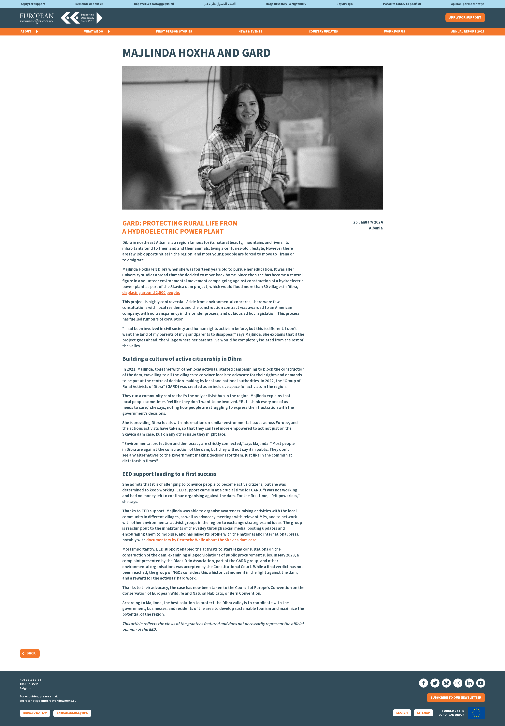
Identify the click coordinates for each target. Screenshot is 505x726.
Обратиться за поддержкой (154, 4)
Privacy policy (35, 713)
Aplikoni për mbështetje (467, 4)
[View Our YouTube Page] (480, 683)
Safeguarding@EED (72, 713)
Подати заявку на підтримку (286, 4)
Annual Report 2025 (467, 31)
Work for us (394, 31)
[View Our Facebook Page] (423, 683)
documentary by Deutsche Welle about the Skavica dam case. (201, 540)
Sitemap (423, 713)
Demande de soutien (89, 4)
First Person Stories (174, 31)
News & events (250, 31)
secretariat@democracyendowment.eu (48, 701)
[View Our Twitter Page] (435, 683)
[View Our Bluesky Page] (446, 683)
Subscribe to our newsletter (456, 697)
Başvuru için (345, 4)
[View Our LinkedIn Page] (469, 683)
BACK (31, 653)
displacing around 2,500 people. (151, 292)
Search (402, 713)
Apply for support (33, 4)
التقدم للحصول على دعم (220, 4)
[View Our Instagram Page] (457, 683)
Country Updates (323, 31)
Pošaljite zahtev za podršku (402, 4)
